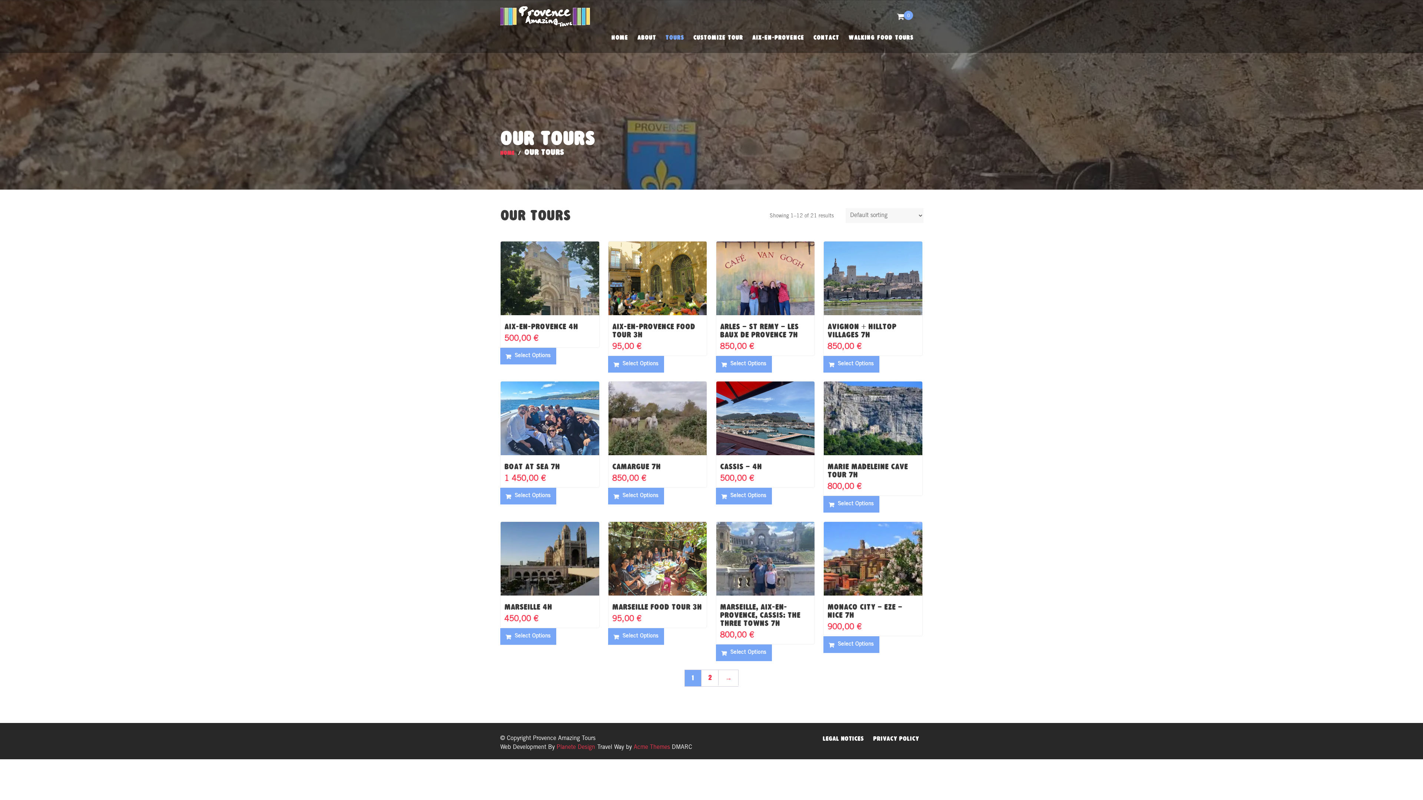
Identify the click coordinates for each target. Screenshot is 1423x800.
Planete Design (575, 747)
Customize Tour (718, 37)
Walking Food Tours (881, 37)
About (646, 37)
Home (619, 37)
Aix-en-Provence (778, 37)
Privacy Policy (896, 738)
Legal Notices (843, 738)
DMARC (682, 747)
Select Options (533, 356)
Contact (826, 37)
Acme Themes (652, 747)
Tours (675, 37)
